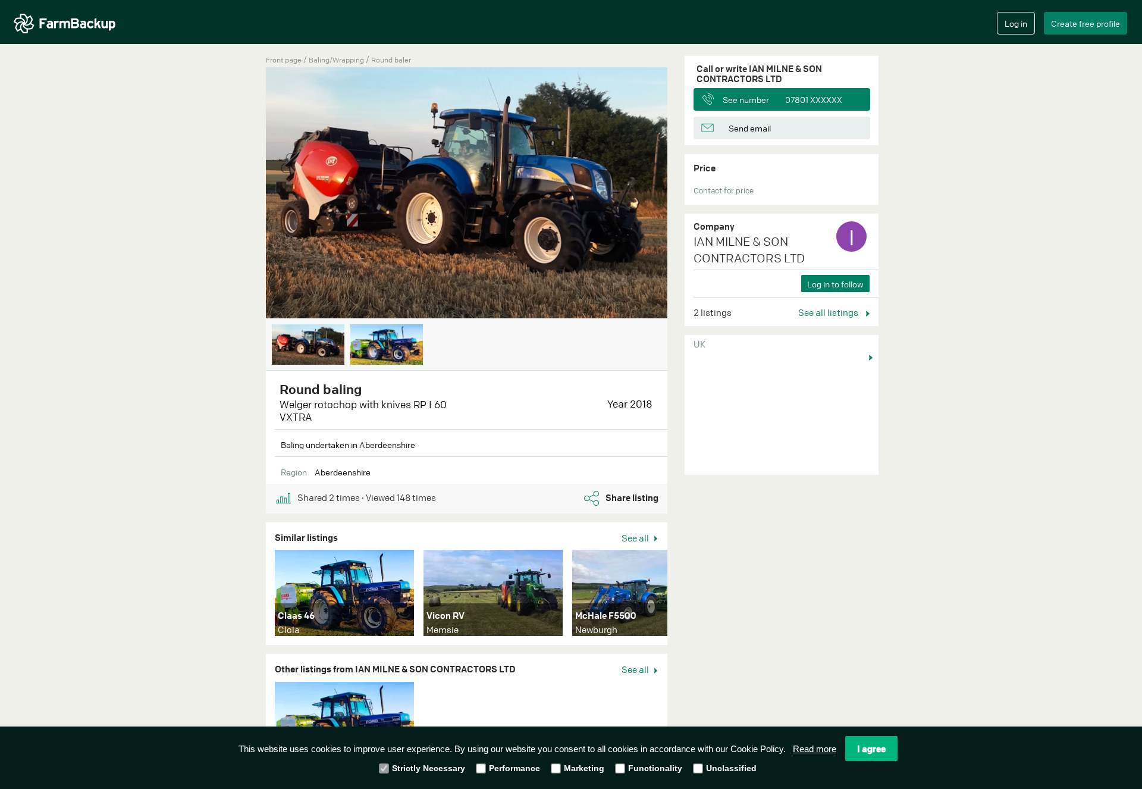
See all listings (829, 312)
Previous (248, 194)
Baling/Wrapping (337, 59)
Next (685, 194)
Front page (284, 59)
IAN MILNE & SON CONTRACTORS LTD (749, 250)
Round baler (391, 59)
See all (636, 538)
